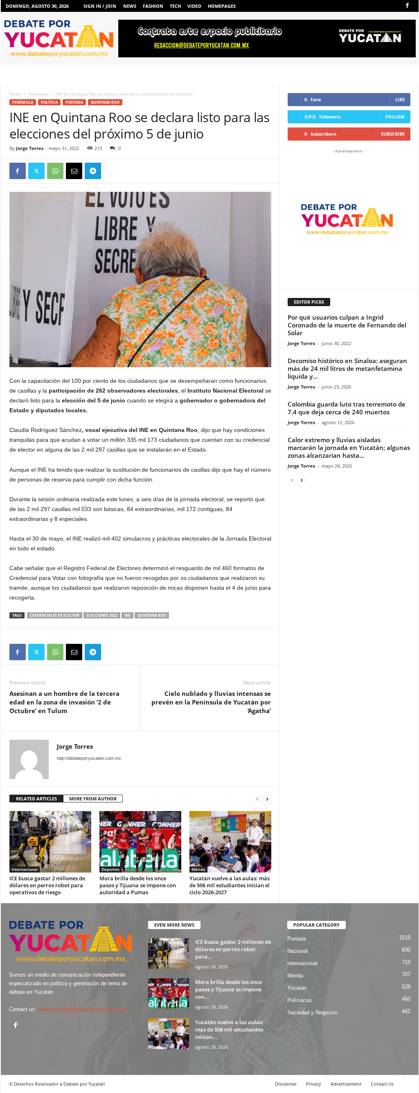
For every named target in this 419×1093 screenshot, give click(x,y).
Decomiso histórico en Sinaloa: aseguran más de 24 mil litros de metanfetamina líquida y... (347, 368)
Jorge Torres (29, 148)
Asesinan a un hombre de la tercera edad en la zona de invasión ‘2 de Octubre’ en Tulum (64, 702)
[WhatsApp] (55, 171)
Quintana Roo (105, 102)
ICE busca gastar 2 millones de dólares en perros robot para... (233, 949)
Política (49, 102)
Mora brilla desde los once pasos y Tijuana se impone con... (228, 989)
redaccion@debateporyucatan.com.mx (83, 1009)
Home (15, 94)
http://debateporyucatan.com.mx (89, 758)
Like (400, 99)
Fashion (153, 6)
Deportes (110, 869)
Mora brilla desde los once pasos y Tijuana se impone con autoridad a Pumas (137, 885)
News (129, 6)
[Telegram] (93, 171)
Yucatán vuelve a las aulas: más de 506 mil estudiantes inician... (229, 1029)
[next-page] (267, 799)
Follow (395, 117)
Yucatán (296, 988)
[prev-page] (257, 799)
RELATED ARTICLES (36, 798)
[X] (36, 171)
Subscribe (393, 134)
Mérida (198, 869)
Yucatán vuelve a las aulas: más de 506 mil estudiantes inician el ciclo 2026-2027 (229, 885)
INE (127, 615)
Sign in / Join (99, 6)
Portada (74, 102)
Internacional (24, 869)
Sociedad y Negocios (312, 1012)
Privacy (313, 1084)
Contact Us (382, 1084)
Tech (175, 6)
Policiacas (299, 1000)
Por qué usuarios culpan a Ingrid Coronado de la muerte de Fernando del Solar (347, 325)
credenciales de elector (54, 615)
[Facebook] (407, 6)
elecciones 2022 (101, 615)
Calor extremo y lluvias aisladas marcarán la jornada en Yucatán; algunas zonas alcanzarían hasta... (349, 447)
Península (38, 94)
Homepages (222, 6)
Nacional (297, 951)
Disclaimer (286, 1084)
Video (194, 6)
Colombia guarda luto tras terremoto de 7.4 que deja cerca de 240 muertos (346, 408)
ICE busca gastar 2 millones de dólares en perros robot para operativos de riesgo (47, 885)
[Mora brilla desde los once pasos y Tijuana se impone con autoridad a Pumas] (140, 842)
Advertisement (346, 1084)
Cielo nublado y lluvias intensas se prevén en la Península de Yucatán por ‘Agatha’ (211, 702)
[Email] (74, 171)
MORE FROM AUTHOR (93, 798)
